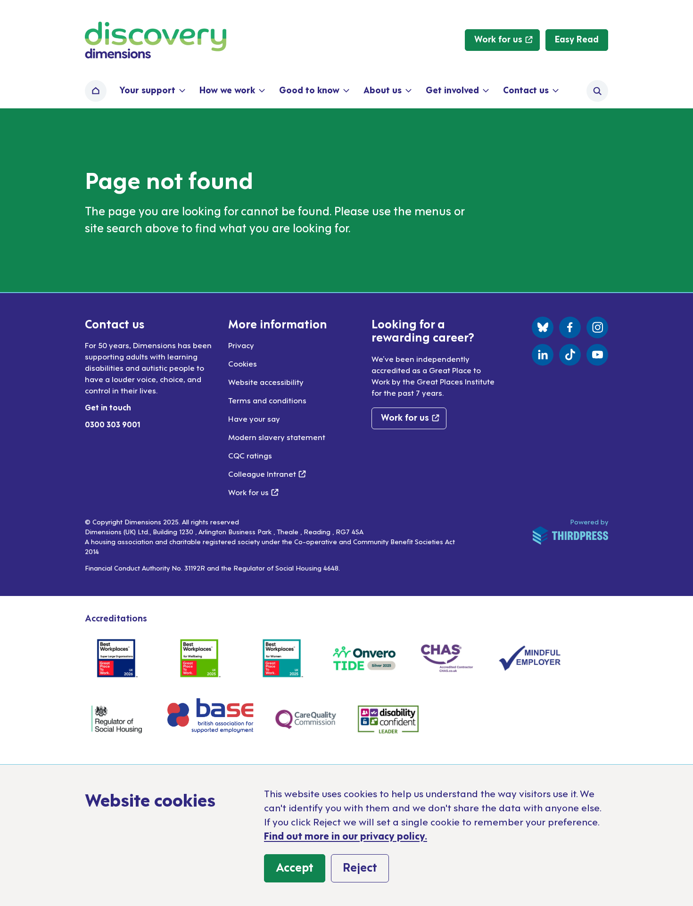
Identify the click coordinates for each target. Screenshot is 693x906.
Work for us (253, 492)
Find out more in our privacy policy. (345, 835)
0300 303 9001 (112, 424)
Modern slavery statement (276, 437)
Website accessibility (266, 381)
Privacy (241, 345)
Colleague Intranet (267, 473)
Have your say (254, 418)
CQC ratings (250, 455)
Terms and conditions (267, 400)
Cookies (242, 363)
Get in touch (108, 407)
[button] (151, 91)
